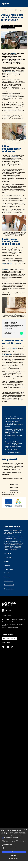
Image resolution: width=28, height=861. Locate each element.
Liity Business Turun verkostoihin (10, 333)
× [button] (26, 829)
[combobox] (24, 829)
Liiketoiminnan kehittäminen (7, 25)
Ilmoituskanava (8, 581)
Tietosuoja (7, 577)
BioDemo (13, 53)
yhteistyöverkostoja (12, 348)
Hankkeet (7, 565)
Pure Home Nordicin (11, 431)
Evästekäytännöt (9, 585)
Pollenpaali (5, 269)
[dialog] (14, 844)
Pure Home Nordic (10, 72)
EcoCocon (16, 442)
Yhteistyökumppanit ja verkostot (8, 28)
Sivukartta (7, 573)
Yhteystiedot (8, 557)
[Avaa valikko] (23, 3)
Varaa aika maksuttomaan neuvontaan (12, 478)
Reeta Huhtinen (6, 354)
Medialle (6, 561)
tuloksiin (7, 426)
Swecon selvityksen (7, 263)
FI (6, 610)
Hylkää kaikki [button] (14, 855)
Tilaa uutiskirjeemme (7, 638)
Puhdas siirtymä (18, 25)
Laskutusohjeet (8, 569)
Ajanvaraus (7, 553)
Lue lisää (23, 835)
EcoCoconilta (14, 156)
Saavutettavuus (8, 589)
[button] (14, 858)
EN (10, 610)
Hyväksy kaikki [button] (14, 852)
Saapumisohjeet (21, 619)
